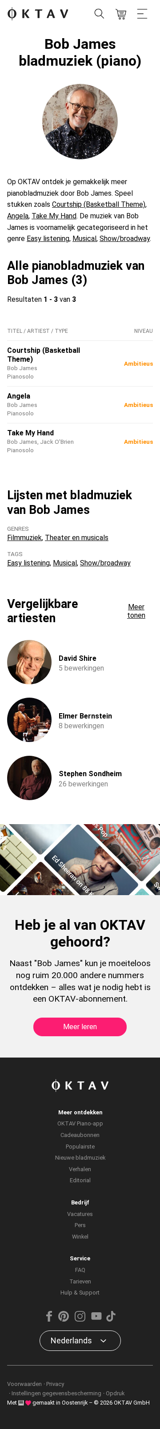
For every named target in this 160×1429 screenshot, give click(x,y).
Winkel (80, 1236)
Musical (84, 238)
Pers (80, 1225)
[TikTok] (110, 1319)
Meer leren (80, 1026)
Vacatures (80, 1214)
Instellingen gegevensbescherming (56, 1393)
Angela (17, 216)
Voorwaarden (24, 1384)
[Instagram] (80, 1319)
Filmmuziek (24, 537)
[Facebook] (49, 1319)
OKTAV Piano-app (80, 1123)
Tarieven (80, 1281)
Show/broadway (125, 238)
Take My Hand (54, 216)
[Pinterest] (63, 1319)
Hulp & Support (80, 1292)
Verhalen (80, 1169)
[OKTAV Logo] (37, 14)
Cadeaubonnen (80, 1135)
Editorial (80, 1180)
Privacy (55, 1384)
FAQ (80, 1270)
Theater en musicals (76, 537)
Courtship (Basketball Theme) (98, 204)
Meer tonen (136, 611)
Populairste (80, 1146)
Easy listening (48, 238)
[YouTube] (96, 1319)
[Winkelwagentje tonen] (121, 14)
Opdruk (115, 1393)
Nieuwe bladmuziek (80, 1157)
